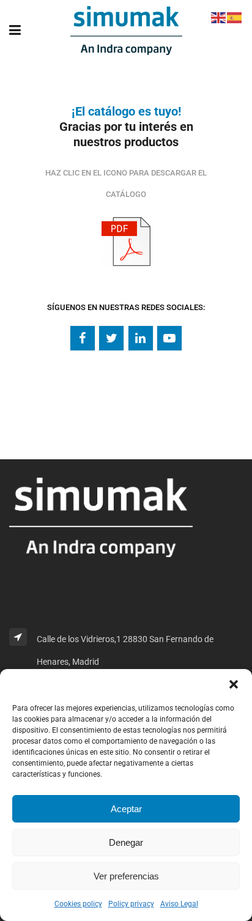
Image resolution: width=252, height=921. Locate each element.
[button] (234, 684)
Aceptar (126, 809)
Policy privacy (131, 904)
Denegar (126, 842)
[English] (219, 17)
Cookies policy (78, 904)
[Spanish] (235, 17)
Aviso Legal (179, 904)
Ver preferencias (126, 876)
